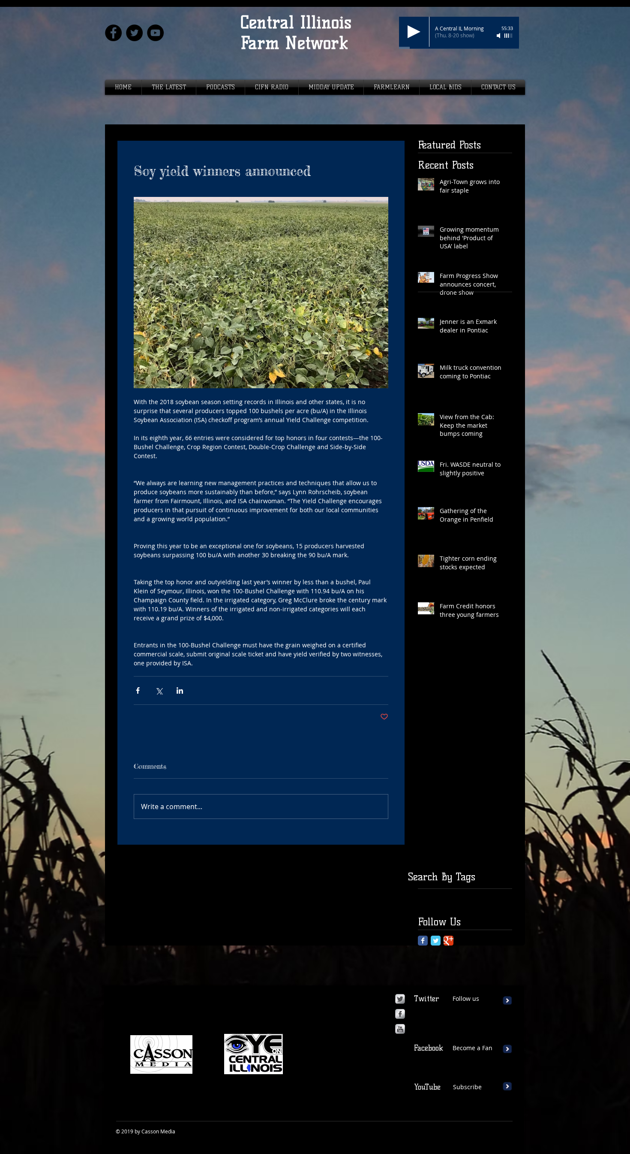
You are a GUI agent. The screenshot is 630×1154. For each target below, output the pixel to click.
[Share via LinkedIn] (180, 690)
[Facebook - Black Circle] (113, 32)
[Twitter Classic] (436, 941)
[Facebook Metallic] (400, 1014)
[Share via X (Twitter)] (159, 690)
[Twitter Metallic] (400, 999)
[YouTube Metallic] (400, 1029)
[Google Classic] (448, 941)
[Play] (414, 31)
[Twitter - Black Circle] (134, 32)
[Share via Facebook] (138, 690)
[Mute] (499, 35)
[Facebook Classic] (423, 941)
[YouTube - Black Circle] (155, 32)
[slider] (508, 35)
